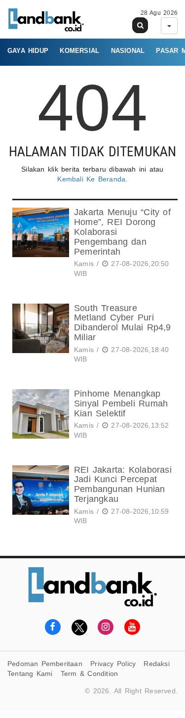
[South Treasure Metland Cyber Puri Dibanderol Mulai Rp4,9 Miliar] (39, 335)
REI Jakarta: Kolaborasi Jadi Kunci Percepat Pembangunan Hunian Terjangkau (123, 484)
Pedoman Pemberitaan (44, 664)
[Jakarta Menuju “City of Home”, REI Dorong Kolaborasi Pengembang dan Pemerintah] (39, 244)
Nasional (128, 50)
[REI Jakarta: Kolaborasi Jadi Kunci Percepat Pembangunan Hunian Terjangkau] (39, 497)
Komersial (79, 50)
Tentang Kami (30, 673)
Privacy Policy (113, 664)
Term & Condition (89, 673)
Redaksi (156, 664)
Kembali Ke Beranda (91, 179)
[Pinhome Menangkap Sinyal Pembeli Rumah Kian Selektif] (39, 416)
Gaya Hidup (27, 50)
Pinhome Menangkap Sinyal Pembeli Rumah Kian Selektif (121, 403)
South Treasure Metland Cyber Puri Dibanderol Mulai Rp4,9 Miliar (122, 322)
